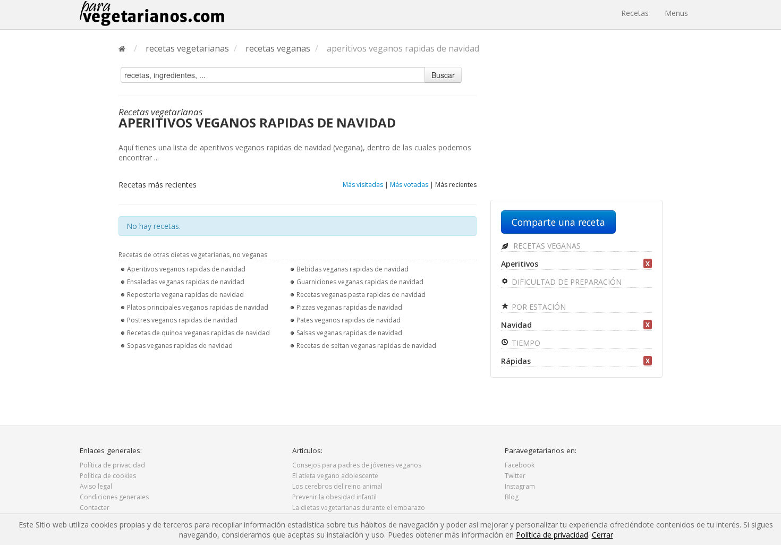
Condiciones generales (114, 496)
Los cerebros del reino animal (337, 486)
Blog (512, 496)
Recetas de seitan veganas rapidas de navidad (366, 345)
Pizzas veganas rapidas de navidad (349, 307)
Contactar (94, 507)
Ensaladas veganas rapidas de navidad (185, 281)
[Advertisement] (576, 131)
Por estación (538, 307)
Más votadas (409, 184)
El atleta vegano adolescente (335, 475)
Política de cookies (108, 475)
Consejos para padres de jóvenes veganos (356, 465)
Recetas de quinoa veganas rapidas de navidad (198, 332)
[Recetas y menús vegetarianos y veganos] (152, 13)
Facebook (519, 465)
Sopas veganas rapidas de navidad (180, 345)
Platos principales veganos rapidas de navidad (197, 307)
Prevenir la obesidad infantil (334, 496)
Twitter (515, 475)
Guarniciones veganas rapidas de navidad (359, 281)
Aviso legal (96, 486)
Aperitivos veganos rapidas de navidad (186, 269)
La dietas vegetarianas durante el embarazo (358, 507)
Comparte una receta (558, 222)
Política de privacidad (112, 465)
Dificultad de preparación (566, 282)
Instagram (520, 486)
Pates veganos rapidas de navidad (348, 320)
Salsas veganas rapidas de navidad (349, 332)
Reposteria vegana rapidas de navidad (185, 294)
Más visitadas (363, 184)
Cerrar (602, 535)
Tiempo (525, 343)
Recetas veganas (546, 246)
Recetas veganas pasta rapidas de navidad (361, 294)
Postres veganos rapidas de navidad (182, 320)
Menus (676, 13)
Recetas (635, 13)
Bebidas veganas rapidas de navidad (352, 269)
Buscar (443, 75)
